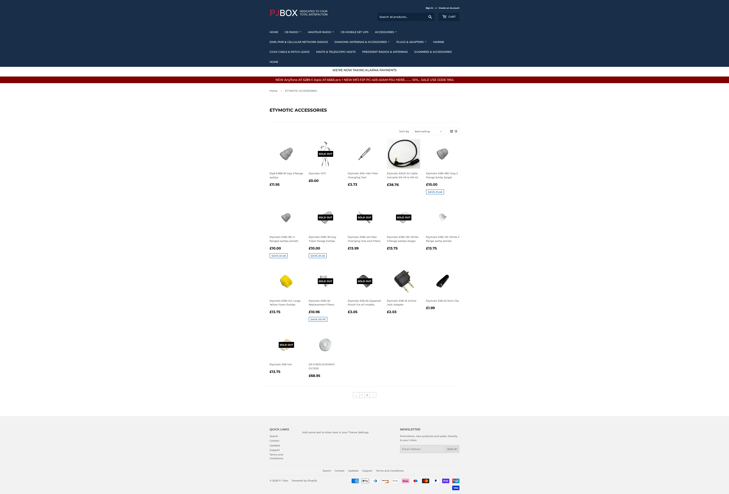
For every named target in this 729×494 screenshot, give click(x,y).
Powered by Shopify (304, 480)
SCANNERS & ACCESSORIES (433, 52)
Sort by (404, 131)
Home (274, 32)
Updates (275, 445)
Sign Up (452, 449)
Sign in (429, 8)
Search (274, 436)
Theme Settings (358, 432)
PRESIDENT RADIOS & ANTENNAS (385, 52)
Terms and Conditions (390, 470)
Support (275, 449)
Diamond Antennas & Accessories (361, 42)
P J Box (283, 480)
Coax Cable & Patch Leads (290, 52)
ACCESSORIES (385, 32)
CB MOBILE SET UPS (354, 32)
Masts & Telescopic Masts (336, 52)
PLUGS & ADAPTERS (410, 42)
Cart (452, 16)
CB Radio (292, 32)
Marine (438, 42)
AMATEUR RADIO (320, 32)
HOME (274, 62)
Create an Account (449, 8)
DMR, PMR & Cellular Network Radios (299, 42)
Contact (274, 440)
